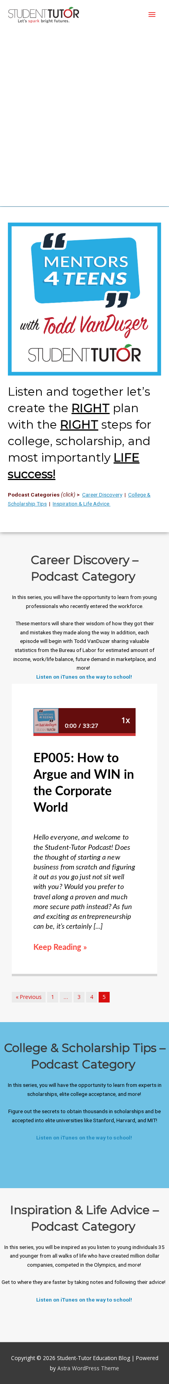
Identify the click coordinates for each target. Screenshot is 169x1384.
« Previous (29, 997)
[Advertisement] (84, 117)
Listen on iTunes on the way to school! (84, 677)
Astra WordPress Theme (88, 1368)
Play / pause (46, 720)
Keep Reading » (60, 947)
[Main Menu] (152, 14)
